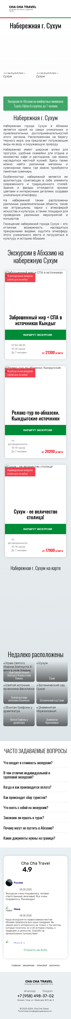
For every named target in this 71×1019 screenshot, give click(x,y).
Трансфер (42, 965)
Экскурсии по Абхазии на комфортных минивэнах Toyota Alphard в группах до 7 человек (35, 103)
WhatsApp (52, 8)
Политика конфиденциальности (35, 1011)
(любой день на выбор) (17, 279)
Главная (16, 965)
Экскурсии (28, 965)
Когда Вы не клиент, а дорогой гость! (39, 982)
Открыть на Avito (35, 950)
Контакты (54, 965)
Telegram (57, 8)
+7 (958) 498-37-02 (45, 8)
